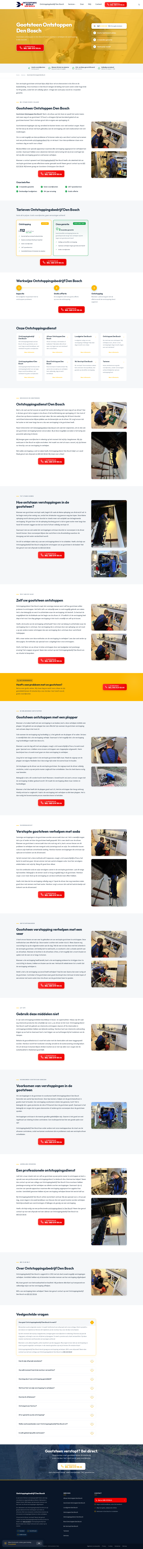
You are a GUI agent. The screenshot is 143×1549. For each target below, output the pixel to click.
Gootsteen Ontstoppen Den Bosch (74, 1503)
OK (39, 1543)
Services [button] (71, 4)
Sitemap (124, 1546)
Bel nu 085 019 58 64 (105, 1500)
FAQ (89, 4)
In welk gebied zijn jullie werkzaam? (32, 1433)
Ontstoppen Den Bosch (70, 1512)
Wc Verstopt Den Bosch (70, 1526)
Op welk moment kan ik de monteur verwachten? (37, 1370)
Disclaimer (117, 1546)
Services (23, 75)
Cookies (110, 1546)
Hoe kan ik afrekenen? (27, 1397)
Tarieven (66, 1531)
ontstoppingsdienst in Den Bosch (60, 1208)
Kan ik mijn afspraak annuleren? (30, 1361)
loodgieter (64, 647)
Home (17, 75)
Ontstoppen (29, 114)
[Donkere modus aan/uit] (139, 4)
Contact (98, 4)
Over (82, 4)
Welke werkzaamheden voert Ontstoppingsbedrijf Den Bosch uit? (43, 1424)
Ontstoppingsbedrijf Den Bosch (52, 4)
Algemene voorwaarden (93, 1546)
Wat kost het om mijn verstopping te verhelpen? (37, 1388)
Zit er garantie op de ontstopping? (32, 1415)
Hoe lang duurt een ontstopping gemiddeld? (35, 1379)
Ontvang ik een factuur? (28, 1406)
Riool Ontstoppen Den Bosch (72, 1522)
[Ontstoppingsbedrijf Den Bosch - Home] (26, 4)
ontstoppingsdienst (40, 140)
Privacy (104, 1546)
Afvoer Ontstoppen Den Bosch (72, 1498)
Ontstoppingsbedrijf (47, 160)
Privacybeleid (12, 1544)
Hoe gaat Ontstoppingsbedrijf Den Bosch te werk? (38, 1322)
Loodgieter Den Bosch (70, 1508)
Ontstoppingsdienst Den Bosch (44, 428)
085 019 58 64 (43, 454)
